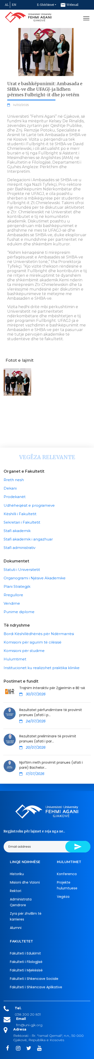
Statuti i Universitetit (22, 569)
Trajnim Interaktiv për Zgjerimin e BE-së (52, 687)
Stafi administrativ (19, 547)
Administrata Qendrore (21, 902)
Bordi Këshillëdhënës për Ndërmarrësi (39, 633)
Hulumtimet (15, 659)
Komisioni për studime (24, 650)
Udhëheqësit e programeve (29, 505)
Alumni (15, 927)
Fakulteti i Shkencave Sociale (34, 978)
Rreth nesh (14, 480)
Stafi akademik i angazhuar (28, 539)
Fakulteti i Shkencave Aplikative (36, 987)
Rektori (15, 890)
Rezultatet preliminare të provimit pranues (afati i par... (47, 739)
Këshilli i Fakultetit (20, 514)
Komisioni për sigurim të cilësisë (32, 642)
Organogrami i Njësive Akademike (35, 578)
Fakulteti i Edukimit (25, 953)
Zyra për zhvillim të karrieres (25, 916)
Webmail (72, 5)
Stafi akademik (17, 530)
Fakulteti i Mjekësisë (26, 970)
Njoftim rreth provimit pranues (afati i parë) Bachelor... (51, 765)
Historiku (17, 874)
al (7, 5)
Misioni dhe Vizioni (25, 882)
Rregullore (13, 595)
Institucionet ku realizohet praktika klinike (42, 667)
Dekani (10, 488)
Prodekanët (15, 496)
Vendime (12, 603)
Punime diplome (19, 611)
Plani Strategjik (17, 586)
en (14, 5)
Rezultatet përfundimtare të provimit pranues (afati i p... (50, 712)
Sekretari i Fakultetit (22, 522)
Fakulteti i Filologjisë (26, 961)
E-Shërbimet (45, 5)
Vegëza (63, 896)
